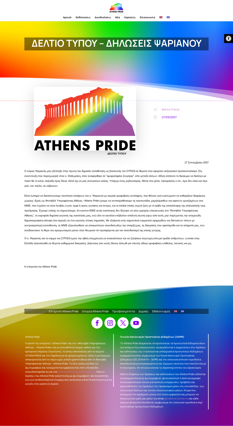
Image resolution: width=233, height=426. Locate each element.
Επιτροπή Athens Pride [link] (63, 311)
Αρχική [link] (67, 17)
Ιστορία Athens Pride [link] (95, 311)
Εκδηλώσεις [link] (83, 17)
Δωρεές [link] (144, 311)
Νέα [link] (117, 17)
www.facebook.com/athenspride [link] (76, 371)
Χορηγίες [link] (130, 17)
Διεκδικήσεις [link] (103, 17)
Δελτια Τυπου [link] (170, 109)
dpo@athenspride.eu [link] (176, 398)
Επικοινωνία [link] (147, 17)
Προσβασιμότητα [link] (123, 311)
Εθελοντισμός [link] (161, 311)
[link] (228, 38)
